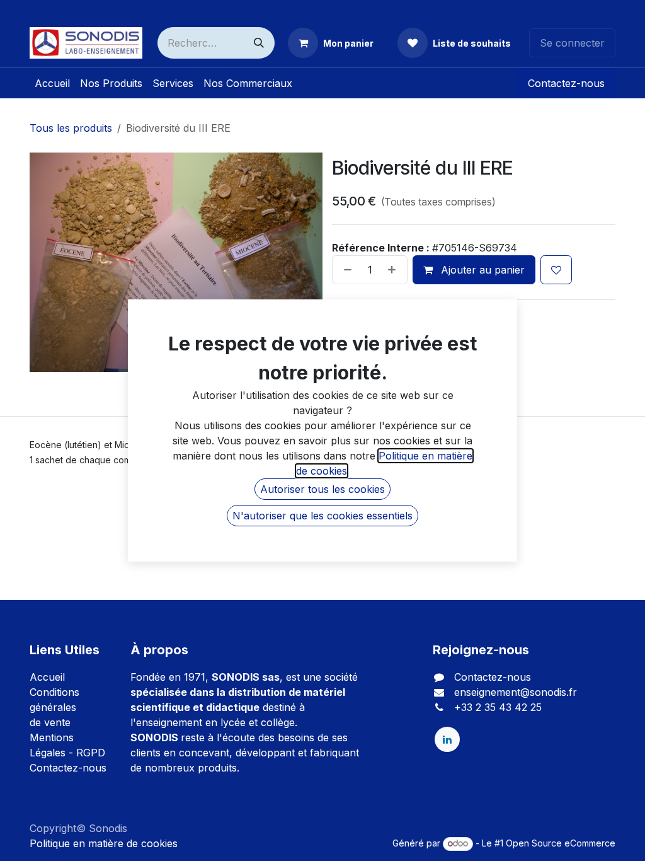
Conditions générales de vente (54, 707)
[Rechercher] (259, 43)
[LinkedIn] (447, 739)
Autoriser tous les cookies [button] (322, 489)
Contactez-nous (566, 83)
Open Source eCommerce (560, 843)
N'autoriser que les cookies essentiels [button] (322, 515)
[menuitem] (52, 83)
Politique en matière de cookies (104, 843)
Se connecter (572, 43)
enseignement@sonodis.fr (515, 692)
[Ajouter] (394, 270)
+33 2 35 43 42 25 (498, 707)
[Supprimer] (345, 270)
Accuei (46, 677)
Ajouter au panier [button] (481, 269)
